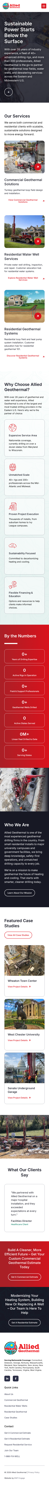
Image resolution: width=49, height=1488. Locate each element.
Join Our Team (11, 1450)
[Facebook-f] (16, 1378)
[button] (43, 6)
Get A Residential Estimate (17, 1438)
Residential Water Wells (15, 1406)
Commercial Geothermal (16, 1400)
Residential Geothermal (15, 1411)
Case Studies (10, 1417)
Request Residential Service (18, 1444)
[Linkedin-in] (7, 1378)
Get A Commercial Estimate (17, 1433)
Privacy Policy (33, 1472)
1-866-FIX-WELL (12, 1456)
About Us (8, 1394)
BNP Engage (19, 1478)
